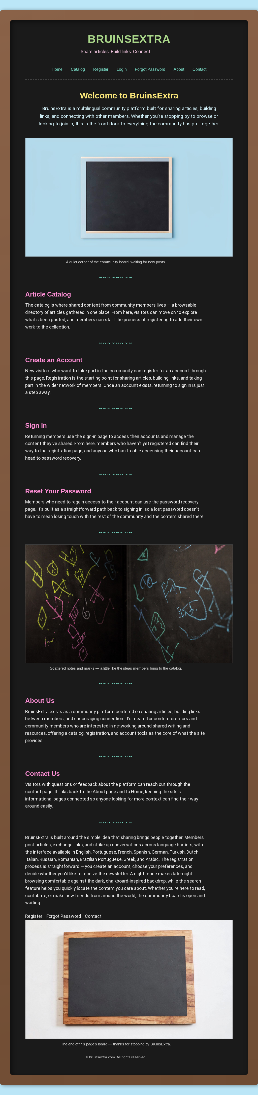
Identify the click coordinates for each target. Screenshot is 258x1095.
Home (57, 69)
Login (122, 69)
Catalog (78, 69)
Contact (199, 69)
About (179, 69)
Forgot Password (150, 69)
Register (100, 69)
